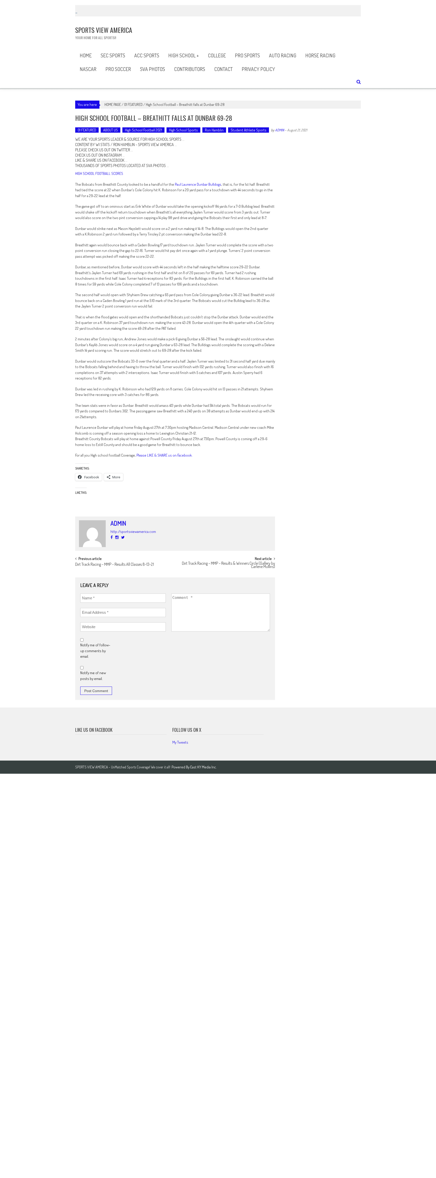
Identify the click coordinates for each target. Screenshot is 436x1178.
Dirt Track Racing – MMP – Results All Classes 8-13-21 (114, 565)
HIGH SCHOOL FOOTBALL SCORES (99, 173)
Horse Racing (320, 55)
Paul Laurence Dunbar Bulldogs (198, 184)
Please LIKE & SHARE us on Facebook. (165, 455)
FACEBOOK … (117, 160)
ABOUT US (110, 130)
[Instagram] (117, 537)
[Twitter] (123, 537)
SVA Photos (152, 69)
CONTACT (223, 69)
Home (86, 55)
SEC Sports (113, 55)
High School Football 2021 (143, 130)
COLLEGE (217, 55)
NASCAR (88, 69)
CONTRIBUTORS (189, 69)
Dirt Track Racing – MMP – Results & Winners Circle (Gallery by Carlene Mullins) (228, 565)
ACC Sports (146, 55)
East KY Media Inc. (203, 767)
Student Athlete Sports (248, 130)
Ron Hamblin (214, 130)
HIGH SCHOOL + (183, 55)
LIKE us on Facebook (94, 729)
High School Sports (183, 130)
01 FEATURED (133, 104)
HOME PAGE (112, 104)
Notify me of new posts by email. (93, 675)
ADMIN (279, 130)
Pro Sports (247, 55)
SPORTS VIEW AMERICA (156, 144)
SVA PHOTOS (156, 165)
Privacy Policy (258, 69)
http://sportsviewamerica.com (133, 531)
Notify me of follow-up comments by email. (95, 651)
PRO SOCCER (118, 69)
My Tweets (180, 742)
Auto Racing (282, 55)
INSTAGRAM (113, 155)
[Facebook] (112, 537)
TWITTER (123, 149)
